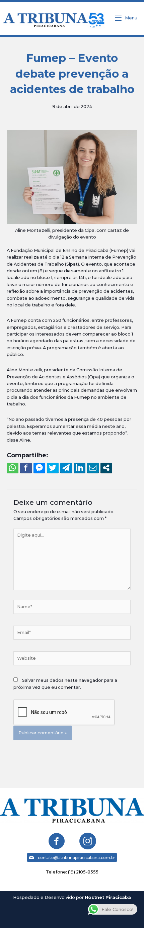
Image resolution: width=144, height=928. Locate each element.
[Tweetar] (53, 468)
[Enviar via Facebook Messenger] (39, 468)
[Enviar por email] (93, 468)
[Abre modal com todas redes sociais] (106, 468)
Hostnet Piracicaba (108, 897)
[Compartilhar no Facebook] (26, 468)
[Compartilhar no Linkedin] (79, 468)
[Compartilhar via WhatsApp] (12, 468)
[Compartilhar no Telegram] (66, 468)
